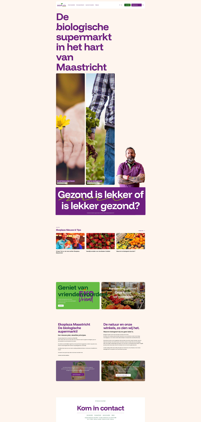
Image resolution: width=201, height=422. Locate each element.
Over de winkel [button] (90, 415)
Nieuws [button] (113, 415)
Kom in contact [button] (100, 408)
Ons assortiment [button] (97, 415)
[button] (62, 183)
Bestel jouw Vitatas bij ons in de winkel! (81, 370)
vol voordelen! (123, 297)
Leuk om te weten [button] (106, 415)
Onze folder (123, 292)
